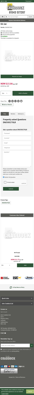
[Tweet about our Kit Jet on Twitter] (12, 101)
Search (30, 17)
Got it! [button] (30, 391)
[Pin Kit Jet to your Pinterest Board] (18, 101)
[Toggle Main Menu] (2, 17)
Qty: (3, 93)
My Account (28, 1)
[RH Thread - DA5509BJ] (17, 234)
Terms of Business (20, 377)
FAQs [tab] (4, 114)
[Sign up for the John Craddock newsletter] (31, 345)
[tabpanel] (17, 156)
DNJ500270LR (6, 203)
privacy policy (15, 351)
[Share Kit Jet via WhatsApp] (15, 101)
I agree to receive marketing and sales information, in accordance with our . (16, 350)
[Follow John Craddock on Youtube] (5, 333)
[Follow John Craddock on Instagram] (3, 333)
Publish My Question (9, 177)
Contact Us (11, 377)
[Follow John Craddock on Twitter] (2, 333)
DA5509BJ (17, 254)
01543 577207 (17, 12)
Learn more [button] (5, 393)
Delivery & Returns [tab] (21, 114)
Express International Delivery (17, 20)
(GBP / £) (2, 1)
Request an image (17, 76)
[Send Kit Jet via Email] (21, 101)
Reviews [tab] (13, 114)
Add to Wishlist (7, 104)
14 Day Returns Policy (18, 287)
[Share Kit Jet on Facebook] (9, 101)
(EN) (6, 1)
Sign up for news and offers (8, 341)
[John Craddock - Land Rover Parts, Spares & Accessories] (17, 7)
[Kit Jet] (17, 56)
